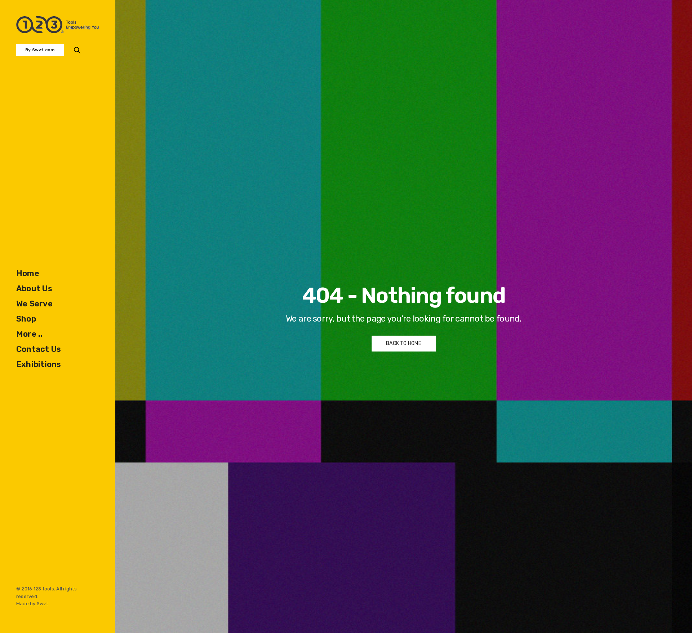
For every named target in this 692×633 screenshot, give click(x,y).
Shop (26, 319)
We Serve (34, 304)
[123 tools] (57, 24)
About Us (34, 288)
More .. (29, 334)
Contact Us (38, 349)
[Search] (77, 50)
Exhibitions (38, 364)
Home (27, 273)
